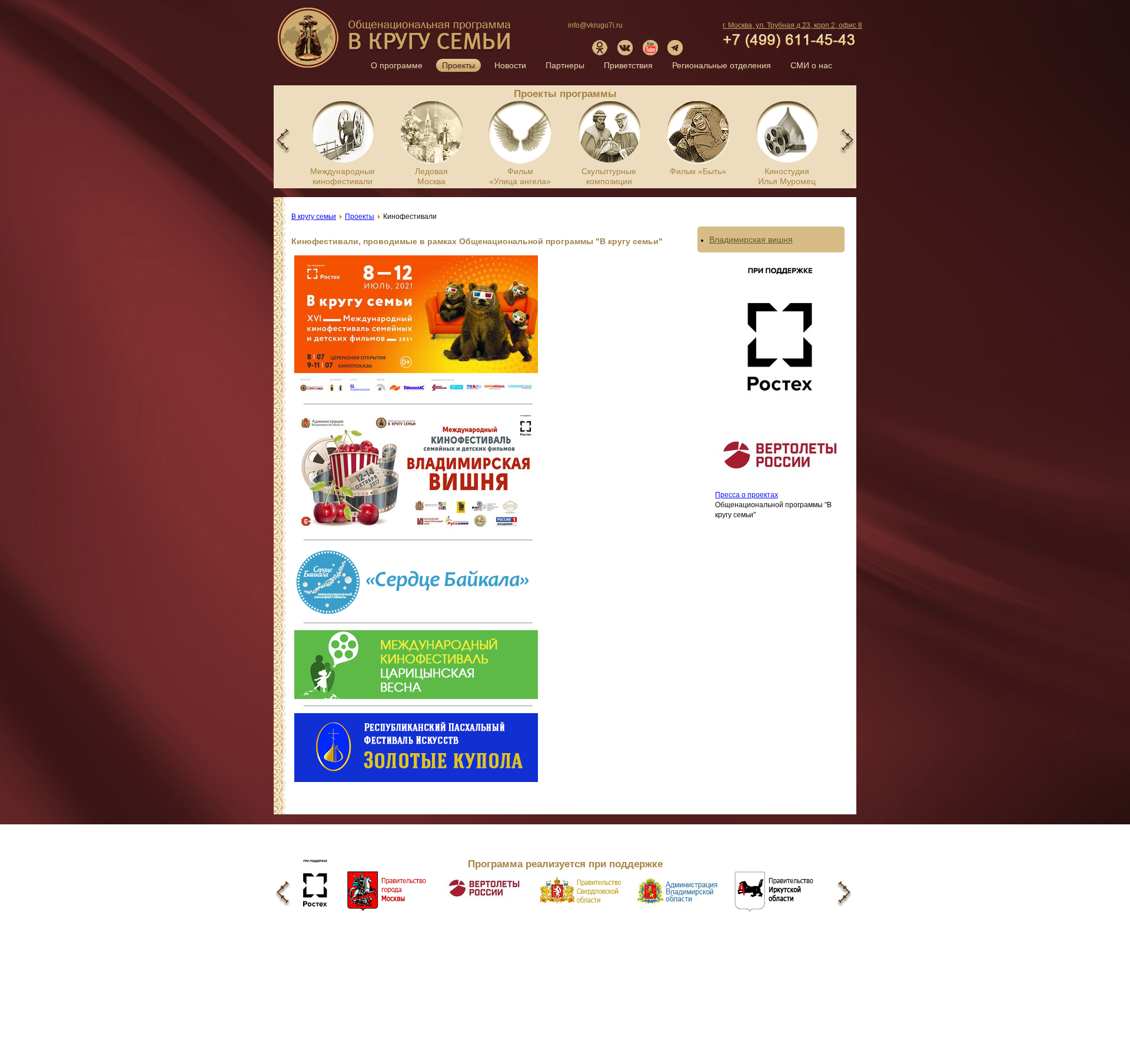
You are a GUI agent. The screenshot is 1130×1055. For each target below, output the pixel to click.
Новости (510, 65)
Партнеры (565, 65)
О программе (397, 65)
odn (599, 47)
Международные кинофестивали (342, 176)
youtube (650, 47)
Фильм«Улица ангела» (520, 176)
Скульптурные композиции (608, 176)
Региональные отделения (721, 65)
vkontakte (625, 47)
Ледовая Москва (431, 176)
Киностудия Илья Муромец (787, 176)
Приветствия (628, 65)
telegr (675, 47)
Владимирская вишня (751, 239)
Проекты (458, 65)
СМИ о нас (811, 65)
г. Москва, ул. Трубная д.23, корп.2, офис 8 (792, 25)
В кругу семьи (395, 42)
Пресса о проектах (746, 495)
